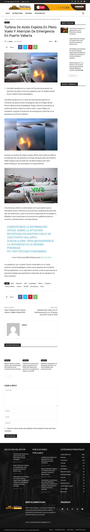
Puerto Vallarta (9, 286)
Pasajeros (48, 283)
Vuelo (42, 286)
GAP (25, 283)
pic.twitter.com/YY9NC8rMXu (27, 251)
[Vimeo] (81, 1)
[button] (83, 13)
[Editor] (5, 41)
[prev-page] (5, 376)
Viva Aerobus (34, 286)
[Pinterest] (30, 47)
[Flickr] (72, 509)
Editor (11, 41)
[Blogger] (62, 509)
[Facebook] (72, 1)
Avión (12, 283)
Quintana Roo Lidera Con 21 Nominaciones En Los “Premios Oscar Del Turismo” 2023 (46, 312)
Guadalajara (32, 283)
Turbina (19, 286)
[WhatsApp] (35, 47)
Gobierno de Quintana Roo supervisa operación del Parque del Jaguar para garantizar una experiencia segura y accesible (31, 367)
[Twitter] (78, 1)
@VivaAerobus (44, 240)
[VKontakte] (82, 509)
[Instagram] (75, 1)
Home (6, 19)
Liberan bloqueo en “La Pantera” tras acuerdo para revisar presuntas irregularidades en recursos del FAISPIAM (76, 66)
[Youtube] (84, 1)
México (40, 283)
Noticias (12, 19)
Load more (72, 76)
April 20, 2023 (45, 257)
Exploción (19, 283)
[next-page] (9, 376)
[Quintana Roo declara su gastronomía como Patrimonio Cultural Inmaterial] (64, 30)
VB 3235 (26, 286)
